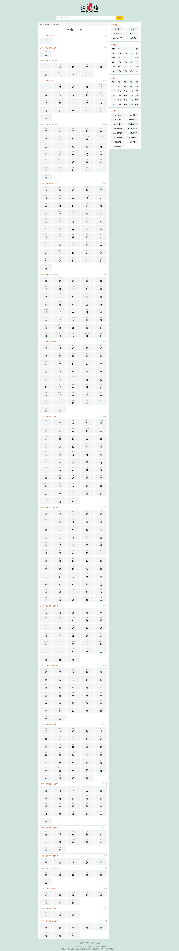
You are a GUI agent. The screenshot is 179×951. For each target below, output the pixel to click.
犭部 (119, 62)
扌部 (125, 67)
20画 (137, 95)
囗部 (125, 71)
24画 (131, 100)
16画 (113, 95)
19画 (131, 95)
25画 (137, 100)
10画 (137, 86)
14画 (131, 91)
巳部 (113, 71)
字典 (41, 24)
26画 (113, 104)
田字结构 (118, 146)
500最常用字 (117, 33)
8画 (125, 86)
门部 (131, 58)
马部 (125, 58)
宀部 (136, 58)
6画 (113, 86)
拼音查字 (133, 29)
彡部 (131, 62)
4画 (131, 82)
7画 (119, 86)
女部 (113, 62)
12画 (119, 91)
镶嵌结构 (118, 142)
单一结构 (118, 115)
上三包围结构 (117, 133)
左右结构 (133, 115)
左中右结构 (132, 119)
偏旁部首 (47, 24)
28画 (125, 104)
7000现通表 (132, 38)
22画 (119, 100)
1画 (113, 82)
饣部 (113, 67)
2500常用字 (132, 33)
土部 (119, 71)
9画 (131, 86)
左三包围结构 (117, 137)
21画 (113, 100)
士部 (119, 67)
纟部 (136, 67)
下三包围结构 (132, 133)
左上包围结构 (117, 128)
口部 (119, 58)
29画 (131, 104)
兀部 (131, 71)
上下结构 (118, 119)
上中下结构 (117, 124)
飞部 (119, 49)
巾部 (113, 58)
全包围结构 (132, 137)
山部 (125, 62)
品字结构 (133, 142)
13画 (125, 91)
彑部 (136, 53)
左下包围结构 (132, 128)
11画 (113, 91)
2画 (119, 82)
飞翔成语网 (95, 946)
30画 (137, 104)
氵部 (131, 67)
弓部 (136, 49)
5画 (137, 82)
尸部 (136, 62)
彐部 (131, 53)
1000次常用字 (117, 38)
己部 (125, 53)
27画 (119, 104)
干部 (125, 49)
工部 (131, 49)
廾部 (113, 53)
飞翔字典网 (79, 946)
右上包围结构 (132, 124)
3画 (125, 82)
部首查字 (118, 29)
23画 (125, 100)
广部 (119, 53)
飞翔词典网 (102, 946)
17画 (119, 95)
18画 (125, 95)
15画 (137, 91)
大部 (113, 49)
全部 (136, 71)
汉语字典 (89, 7)
